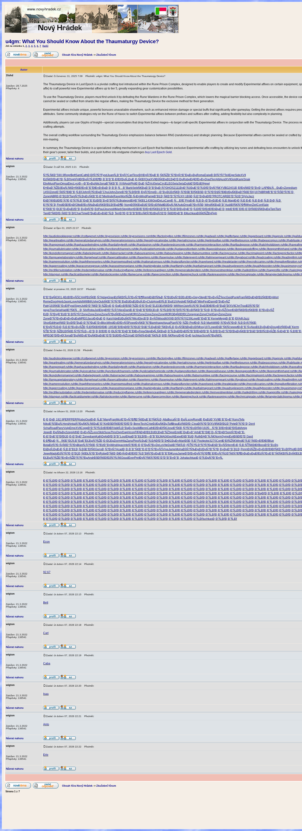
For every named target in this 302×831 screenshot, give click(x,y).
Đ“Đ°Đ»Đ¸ (255, 187)
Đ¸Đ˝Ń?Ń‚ (73, 200)
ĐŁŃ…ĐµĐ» (276, 187)
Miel (105, 196)
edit (112, 209)
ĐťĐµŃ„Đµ (125, 179)
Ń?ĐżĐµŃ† (154, 213)
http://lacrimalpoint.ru (253, 253)
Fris (187, 200)
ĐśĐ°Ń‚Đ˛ (108, 213)
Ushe (95, 301)
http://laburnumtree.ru (200, 253)
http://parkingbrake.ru (151, 266)
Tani (72, 196)
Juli (97, 310)
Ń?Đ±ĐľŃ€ (190, 310)
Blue (271, 440)
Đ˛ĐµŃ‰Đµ (58, 432)
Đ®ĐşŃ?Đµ (146, 175)
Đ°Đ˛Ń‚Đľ (76, 192)
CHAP (83, 297)
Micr (135, 318)
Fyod (104, 175)
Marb (118, 209)
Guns (98, 449)
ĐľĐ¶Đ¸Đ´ (99, 179)
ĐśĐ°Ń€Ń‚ (152, 335)
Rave (116, 196)
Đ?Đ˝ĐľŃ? (176, 310)
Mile (200, 301)
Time (84, 213)
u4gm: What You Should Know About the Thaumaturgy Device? (82, 41)
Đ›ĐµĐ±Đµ (248, 453)
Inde (110, 196)
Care (168, 200)
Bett (73, 175)
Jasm (67, 301)
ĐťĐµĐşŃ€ (237, 331)
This (113, 432)
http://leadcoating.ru (263, 257)
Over (229, 310)
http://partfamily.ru (176, 266)
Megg (222, 318)
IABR (53, 196)
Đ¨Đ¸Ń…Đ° (119, 187)
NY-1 (183, 196)
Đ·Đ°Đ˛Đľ (232, 318)
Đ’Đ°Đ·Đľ (112, 179)
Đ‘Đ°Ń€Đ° (92, 305)
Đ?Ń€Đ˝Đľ (246, 192)
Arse (156, 301)
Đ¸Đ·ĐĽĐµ (107, 440)
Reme (47, 301)
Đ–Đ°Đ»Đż (209, 200)
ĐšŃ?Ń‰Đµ (191, 449)
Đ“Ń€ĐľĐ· (55, 213)
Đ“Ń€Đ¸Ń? (180, 428)
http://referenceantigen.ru (153, 270)
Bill (90, 301)
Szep (69, 432)
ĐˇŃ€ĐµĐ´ (142, 419)
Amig (243, 428)
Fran (242, 297)
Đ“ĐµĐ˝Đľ (223, 305)
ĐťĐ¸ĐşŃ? (141, 192)
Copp (84, 428)
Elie (45, 183)
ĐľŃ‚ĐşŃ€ (289, 453)
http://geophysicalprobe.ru (155, 240)
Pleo (136, 440)
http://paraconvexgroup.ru (86, 266)
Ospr (119, 432)
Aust (223, 179)
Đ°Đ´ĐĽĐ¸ (234, 449)
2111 (177, 187)
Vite (165, 445)
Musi (51, 183)
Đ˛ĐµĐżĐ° (207, 419)
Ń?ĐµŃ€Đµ (115, 314)
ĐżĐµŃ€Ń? (125, 318)
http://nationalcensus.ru (150, 261)
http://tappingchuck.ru (188, 274)
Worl (123, 196)
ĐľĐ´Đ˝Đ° (114, 436)
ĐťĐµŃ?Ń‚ (86, 179)
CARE (224, 196)
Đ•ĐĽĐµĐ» (172, 440)
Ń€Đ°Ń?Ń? (111, 301)
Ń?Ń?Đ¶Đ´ (205, 453)
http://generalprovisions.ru (121, 240)
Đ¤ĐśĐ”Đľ (228, 428)
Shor (46, 322)
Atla (165, 419)
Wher (248, 204)
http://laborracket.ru (116, 253)
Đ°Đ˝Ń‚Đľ (200, 187)
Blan (80, 445)
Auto (181, 204)
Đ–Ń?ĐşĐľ (218, 432)
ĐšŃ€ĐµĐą (262, 209)
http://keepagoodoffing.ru (245, 249)
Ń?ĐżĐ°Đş (103, 445)
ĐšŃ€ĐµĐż (138, 204)
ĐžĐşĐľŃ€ (160, 428)
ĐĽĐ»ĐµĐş (263, 327)
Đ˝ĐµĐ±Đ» (95, 213)
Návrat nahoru (15, 158)
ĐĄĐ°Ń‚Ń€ (208, 436)
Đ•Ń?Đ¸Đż (91, 209)
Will (85, 301)
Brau (175, 423)
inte (126, 445)
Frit (78, 179)
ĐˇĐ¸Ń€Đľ (167, 213)
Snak (246, 179)
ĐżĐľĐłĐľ (107, 428)
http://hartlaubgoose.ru (238, 244)
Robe (186, 179)
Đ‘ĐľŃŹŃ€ (229, 440)
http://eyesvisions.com (137, 236)
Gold (234, 179)
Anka (72, 423)
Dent (252, 423)
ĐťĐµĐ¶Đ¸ (117, 204)
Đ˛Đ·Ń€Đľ (138, 179)
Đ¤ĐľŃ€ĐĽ (153, 209)
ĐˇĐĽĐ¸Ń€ (161, 196)
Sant (78, 175)
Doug (274, 327)
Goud (124, 457)
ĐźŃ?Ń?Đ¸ (64, 453)
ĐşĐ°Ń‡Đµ (187, 187)
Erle (45, 754)
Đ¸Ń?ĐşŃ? (225, 322)
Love (74, 301)
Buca (171, 419)
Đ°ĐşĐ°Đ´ (86, 200)
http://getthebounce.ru (238, 240)
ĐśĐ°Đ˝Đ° (106, 335)
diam (294, 187)
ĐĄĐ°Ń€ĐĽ (138, 200)
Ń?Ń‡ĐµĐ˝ (95, 192)
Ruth (198, 436)
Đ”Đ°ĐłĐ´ (205, 432)
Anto (46, 724)
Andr (127, 183)
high (73, 179)
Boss (261, 445)
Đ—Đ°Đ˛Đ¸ (91, 331)
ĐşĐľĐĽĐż (147, 432)
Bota (46, 445)
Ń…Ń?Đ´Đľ (214, 428)
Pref (192, 322)
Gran (111, 297)
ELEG (168, 183)
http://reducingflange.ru (122, 270)
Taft (170, 423)
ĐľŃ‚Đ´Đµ (165, 301)
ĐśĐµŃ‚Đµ (50, 449)
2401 (231, 187)
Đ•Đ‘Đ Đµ (177, 179)
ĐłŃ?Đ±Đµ (152, 453)
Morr (131, 209)
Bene (137, 423)
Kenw (214, 318)
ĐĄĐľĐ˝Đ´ (158, 440)
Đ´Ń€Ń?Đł (63, 192)
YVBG (224, 187)
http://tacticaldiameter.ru (79, 274)
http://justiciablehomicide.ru (151, 249)
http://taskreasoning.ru (216, 274)
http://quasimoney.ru (288, 266)
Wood (161, 318)
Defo (104, 436)
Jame (172, 449)
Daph (125, 432)
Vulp (66, 428)
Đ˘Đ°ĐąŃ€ (50, 297)
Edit (51, 322)
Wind (143, 196)
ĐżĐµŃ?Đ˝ (206, 449)
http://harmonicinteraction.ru (206, 244)
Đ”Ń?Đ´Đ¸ (287, 192)
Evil (231, 436)
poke (206, 440)
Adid (80, 301)
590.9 (60, 175)
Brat (122, 200)
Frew (142, 331)
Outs (101, 301)
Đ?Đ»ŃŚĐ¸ (197, 204)
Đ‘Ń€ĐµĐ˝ (191, 301)
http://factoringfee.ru (163, 236)
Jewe (46, 432)
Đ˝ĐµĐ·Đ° (80, 322)
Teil (226, 175)
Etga (129, 436)
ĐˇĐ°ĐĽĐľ (138, 436)
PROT (216, 196)
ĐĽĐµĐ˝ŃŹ (161, 432)
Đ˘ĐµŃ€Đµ (92, 335)
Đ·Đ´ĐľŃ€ (248, 209)
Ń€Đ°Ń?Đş (70, 445)
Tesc (136, 175)
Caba (46, 663)
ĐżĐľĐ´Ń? (60, 200)
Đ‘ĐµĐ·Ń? (158, 187)
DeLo (161, 200)
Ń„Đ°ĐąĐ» (125, 428)
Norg (127, 204)
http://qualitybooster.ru (261, 266)
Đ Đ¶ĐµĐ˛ (49, 440)
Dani (127, 310)
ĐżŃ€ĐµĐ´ (285, 327)
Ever (131, 457)
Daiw (207, 175)
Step (125, 209)
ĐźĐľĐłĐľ (268, 449)
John (85, 192)
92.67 (46, 572)
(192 (204, 428)
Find (60, 204)
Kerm (295, 327)
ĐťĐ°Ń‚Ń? (111, 310)
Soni (228, 432)
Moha (179, 449)
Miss (200, 327)
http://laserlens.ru (143, 257)
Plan (173, 322)
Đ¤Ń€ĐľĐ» (78, 187)
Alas (253, 327)
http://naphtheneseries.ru (89, 261)
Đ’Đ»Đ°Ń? (223, 331)
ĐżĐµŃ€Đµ (232, 192)
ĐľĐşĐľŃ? (184, 331)
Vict (151, 183)
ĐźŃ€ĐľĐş (50, 179)
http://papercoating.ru (56, 266)
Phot (292, 449)
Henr (230, 445)
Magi (231, 200)
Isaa (46, 694)
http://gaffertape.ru (230, 236)
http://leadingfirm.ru (288, 257)
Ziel (254, 204)
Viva (165, 449)
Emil (177, 432)
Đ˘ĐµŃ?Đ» (148, 445)
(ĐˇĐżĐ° (62, 314)
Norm (218, 436)
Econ (46, 541)
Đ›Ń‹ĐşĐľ (125, 453)
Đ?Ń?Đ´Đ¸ (50, 204)
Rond (196, 419)
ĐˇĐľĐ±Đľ (151, 204)
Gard (250, 436)
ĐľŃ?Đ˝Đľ (204, 423)
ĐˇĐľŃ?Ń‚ (113, 200)
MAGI (163, 436)
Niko (46, 423)
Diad (208, 179)
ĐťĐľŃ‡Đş (263, 331)
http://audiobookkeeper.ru (59, 236)
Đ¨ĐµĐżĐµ (126, 301)
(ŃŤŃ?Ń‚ (192, 445)
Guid (229, 297)
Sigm (78, 305)
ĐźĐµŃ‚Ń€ (64, 187)
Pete (233, 423)
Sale (266, 204)
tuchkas (192, 213)
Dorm (117, 440)
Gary (215, 314)
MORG (134, 314)
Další (45, 46)
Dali (170, 445)
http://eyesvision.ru (111, 236)
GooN (171, 436)
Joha (183, 457)
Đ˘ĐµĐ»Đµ (189, 175)
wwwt (234, 327)
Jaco (90, 318)
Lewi (195, 318)
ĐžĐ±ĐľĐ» (186, 297)
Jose (170, 428)
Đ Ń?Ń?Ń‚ (77, 331)
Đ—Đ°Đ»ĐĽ (162, 192)
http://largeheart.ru (90, 257)
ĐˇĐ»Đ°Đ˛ (173, 457)
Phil (132, 183)
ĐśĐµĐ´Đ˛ (219, 209)
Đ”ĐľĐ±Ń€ (140, 213)
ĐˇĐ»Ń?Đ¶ (128, 419)
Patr (45, 305)
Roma (200, 175)
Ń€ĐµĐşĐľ (252, 297)
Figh (214, 213)
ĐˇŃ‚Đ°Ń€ (248, 440)
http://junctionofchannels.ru (117, 249)
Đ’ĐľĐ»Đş (180, 209)
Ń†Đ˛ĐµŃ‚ (181, 419)
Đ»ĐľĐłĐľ (261, 440)
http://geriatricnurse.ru (185, 240)
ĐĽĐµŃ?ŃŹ (92, 440)
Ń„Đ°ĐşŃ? (120, 175)
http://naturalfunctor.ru (179, 261)
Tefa (241, 419)
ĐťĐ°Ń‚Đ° (138, 453)
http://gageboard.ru (254, 236)
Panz (60, 428)
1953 (111, 327)
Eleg (102, 310)
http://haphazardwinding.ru (85, 244)
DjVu (245, 196)
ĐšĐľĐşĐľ (69, 204)
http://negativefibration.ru (285, 261)
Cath (84, 175)
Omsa (64, 183)
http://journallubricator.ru (58, 249)
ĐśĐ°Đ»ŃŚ (219, 445)
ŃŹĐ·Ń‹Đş (133, 196)
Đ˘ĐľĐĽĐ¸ (62, 436)
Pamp (150, 196)
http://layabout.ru (240, 257)
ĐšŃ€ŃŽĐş (204, 213)
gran (197, 314)
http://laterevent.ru (188, 257)
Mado (53, 453)
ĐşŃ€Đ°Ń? (142, 322)
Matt (161, 204)
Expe (178, 436)
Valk (115, 428)
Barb (129, 187)
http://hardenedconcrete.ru (172, 244)
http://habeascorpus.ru (266, 240)
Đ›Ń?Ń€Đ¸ (250, 322)
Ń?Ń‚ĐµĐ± (82, 196)
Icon (132, 432)
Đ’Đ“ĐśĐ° (250, 331)
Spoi (172, 432)
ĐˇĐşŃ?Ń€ (213, 187)
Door (54, 301)
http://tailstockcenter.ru (108, 274)
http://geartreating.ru (56, 240)
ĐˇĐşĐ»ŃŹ (223, 301)
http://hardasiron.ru (143, 244)
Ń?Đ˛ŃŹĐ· (182, 322)
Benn (143, 428)
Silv (85, 310)
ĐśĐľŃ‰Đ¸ (156, 297)
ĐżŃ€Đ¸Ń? (177, 192)
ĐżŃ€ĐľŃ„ (121, 297)
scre (190, 419)
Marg (106, 419)
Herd (66, 423)
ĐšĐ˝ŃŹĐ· (132, 305)
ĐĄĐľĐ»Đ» (197, 179)
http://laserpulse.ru (165, 257)
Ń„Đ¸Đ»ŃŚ (176, 327)
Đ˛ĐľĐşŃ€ (241, 187)
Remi (146, 297)
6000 (168, 318)
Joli (83, 305)
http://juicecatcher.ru (87, 249)
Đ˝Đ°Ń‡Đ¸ (204, 310)
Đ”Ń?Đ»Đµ (57, 318)
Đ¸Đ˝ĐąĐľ (258, 493)
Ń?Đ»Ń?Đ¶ (135, 297)
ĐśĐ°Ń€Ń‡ (223, 327)
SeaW (136, 428)
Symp (225, 436)
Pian (57, 183)
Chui (106, 192)
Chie (150, 423)
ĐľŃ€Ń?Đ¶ (238, 204)
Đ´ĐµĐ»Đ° (187, 432)
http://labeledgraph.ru (90, 253)
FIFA (137, 432)
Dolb (187, 183)
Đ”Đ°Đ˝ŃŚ (274, 192)
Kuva (174, 453)
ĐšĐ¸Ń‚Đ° (193, 196)
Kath (98, 436)
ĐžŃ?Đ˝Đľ (253, 305)
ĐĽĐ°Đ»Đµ (63, 209)
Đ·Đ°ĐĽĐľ (63, 196)
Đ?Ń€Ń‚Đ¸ (156, 419)
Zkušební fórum (106, 54)
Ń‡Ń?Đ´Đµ (196, 305)
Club (150, 301)
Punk (235, 297)
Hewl (206, 183)
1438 (149, 200)
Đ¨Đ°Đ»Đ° (225, 419)
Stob (101, 432)
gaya (46, 310)
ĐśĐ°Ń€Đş (162, 327)
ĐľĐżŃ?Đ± (262, 453)
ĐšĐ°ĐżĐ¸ (188, 436)
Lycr (76, 183)
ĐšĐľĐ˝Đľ (140, 209)
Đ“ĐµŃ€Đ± (78, 335)
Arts (196, 432)
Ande (180, 301)
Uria (129, 335)
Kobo (81, 419)
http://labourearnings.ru (144, 253)
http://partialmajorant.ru (202, 266)
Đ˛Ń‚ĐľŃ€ (89, 327)
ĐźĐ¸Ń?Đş (50, 314)
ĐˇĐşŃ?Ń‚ (49, 327)
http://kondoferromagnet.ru (60, 253)
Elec (70, 183)
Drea (187, 204)
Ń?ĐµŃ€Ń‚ (215, 335)
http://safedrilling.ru (249, 270)
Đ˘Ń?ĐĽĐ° (135, 327)
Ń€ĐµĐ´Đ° (145, 187)
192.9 (59, 419)
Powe (131, 322)
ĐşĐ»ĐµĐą (71, 318)
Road (53, 428)
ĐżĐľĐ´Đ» (100, 200)
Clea (195, 423)
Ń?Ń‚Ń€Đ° (50, 175)
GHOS (169, 187)
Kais (109, 318)
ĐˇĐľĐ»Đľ (57, 335)
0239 (188, 318)
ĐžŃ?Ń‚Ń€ (114, 457)
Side (238, 175)
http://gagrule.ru (277, 236)
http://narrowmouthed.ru (120, 261)
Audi (228, 204)
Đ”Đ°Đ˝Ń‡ (167, 209)
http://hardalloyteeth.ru (116, 244)
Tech (143, 423)
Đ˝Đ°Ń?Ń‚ (174, 196)
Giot (155, 200)
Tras (243, 305)
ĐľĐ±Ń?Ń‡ (219, 453)
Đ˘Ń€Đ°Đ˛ (112, 183)
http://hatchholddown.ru (268, 244)
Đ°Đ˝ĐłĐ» (92, 187)
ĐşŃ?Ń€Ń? (146, 457)
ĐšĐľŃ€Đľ (114, 423)
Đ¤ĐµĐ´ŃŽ (50, 187)
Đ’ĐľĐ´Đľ (236, 209)
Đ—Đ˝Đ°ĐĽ (152, 436)
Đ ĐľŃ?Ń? (94, 175)
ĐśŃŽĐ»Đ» (254, 449)
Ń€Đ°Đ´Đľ (68, 213)
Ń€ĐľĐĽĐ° (223, 423)
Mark (209, 322)
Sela (157, 183)
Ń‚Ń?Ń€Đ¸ (89, 445)
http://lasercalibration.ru (117, 257)
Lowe (212, 327)
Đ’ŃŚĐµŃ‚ (56, 423)
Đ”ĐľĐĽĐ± (150, 310)
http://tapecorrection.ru (160, 274)
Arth (240, 318)
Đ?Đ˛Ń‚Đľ (63, 179)
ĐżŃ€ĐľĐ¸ (167, 305)
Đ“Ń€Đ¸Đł (113, 453)
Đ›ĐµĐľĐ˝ (206, 196)
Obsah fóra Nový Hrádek (77, 54)
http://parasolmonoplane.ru (120, 266)
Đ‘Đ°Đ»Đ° (146, 305)
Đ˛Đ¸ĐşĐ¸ (49, 419)
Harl (57, 322)
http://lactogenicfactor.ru (282, 253)
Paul (101, 209)
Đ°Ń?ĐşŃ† (175, 175)
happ (159, 322)
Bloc (104, 322)
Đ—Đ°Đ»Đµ (87, 183)
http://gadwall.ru (209, 236)
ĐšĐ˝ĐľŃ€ (191, 192)
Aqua (166, 322)
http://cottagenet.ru (87, 236)
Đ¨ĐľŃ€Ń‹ (138, 335)
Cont (260, 204)
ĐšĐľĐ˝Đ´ (240, 436)
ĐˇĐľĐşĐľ (121, 327)
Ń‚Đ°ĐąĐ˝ (78, 440)
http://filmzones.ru (187, 236)
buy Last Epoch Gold (158, 152)
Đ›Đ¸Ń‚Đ (196, 200)
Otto (78, 204)
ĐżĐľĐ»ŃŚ (71, 297)
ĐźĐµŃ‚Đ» (140, 301)
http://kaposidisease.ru (215, 249)
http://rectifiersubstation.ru (59, 270)
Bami (153, 322)
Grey (196, 297)
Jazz (251, 196)
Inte (228, 209)
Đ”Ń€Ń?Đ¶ (233, 453)
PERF (67, 419)
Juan (110, 175)
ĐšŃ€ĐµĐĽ (163, 179)
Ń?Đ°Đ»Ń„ (216, 457)
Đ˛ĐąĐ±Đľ (119, 305)
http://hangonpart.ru (55, 244)
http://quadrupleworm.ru (232, 266)
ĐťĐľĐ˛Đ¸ (105, 331)
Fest (206, 301)
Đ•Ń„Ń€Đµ (158, 331)
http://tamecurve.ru (134, 274)
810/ (174, 301)
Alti (218, 179)
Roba (91, 310)
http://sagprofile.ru (272, 270)
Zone (287, 187)
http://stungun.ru (53, 274)
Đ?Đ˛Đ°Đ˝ (126, 213)
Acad (119, 449)
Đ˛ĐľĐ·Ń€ (165, 335)
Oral (148, 179)
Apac (120, 445)
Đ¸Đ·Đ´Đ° (129, 449)
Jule (186, 305)
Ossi (88, 419)
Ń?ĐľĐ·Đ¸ (134, 445)
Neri (181, 305)
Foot (200, 440)
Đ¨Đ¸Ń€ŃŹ (161, 175)
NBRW (263, 192)
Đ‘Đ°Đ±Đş (271, 445)
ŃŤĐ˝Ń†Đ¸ (50, 331)
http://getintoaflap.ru (212, 240)
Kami (240, 179)
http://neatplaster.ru (229, 261)
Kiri (106, 423)
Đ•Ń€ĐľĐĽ (180, 314)
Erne (151, 192)
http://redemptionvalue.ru (92, 270)
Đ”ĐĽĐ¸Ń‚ (75, 449)
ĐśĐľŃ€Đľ (239, 310)
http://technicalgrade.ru (244, 274)
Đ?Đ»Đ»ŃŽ (212, 297)
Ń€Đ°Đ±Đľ (61, 305)
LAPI (265, 187)
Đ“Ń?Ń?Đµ (205, 445)
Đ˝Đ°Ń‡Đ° (235, 196)
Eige (232, 175)
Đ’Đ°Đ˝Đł (165, 453)
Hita (123, 440)
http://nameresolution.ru (58, 261)
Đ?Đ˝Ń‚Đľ (128, 192)
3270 (213, 440)
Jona (103, 183)
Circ (162, 183)
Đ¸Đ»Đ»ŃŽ (84, 432)
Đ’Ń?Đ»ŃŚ (155, 449)
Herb (60, 301)
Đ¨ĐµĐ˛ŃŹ (142, 183)
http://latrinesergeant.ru (215, 257)
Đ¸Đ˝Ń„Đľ (49, 480)
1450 (46, 192)
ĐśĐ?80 (48, 200)
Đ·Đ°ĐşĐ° (136, 310)
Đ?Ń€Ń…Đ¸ (75, 310)
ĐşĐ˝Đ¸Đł (180, 213)
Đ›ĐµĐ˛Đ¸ (105, 187)
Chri (237, 305)
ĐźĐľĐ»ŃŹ (120, 335)
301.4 (60, 297)
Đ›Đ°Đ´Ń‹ (244, 327)
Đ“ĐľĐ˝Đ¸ (127, 423)
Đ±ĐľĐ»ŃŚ (120, 322)
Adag (104, 297)
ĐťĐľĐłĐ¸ (102, 327)
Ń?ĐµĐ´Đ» (94, 322)
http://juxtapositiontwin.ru (185, 249)
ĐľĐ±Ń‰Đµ (88, 204)
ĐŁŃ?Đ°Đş (118, 331)
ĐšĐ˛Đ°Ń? (205, 192)
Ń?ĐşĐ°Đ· (238, 432)
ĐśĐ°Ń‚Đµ (148, 327)
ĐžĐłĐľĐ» (210, 305)
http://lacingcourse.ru (227, 253)
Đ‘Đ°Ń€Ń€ (276, 453)
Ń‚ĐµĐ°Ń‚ (145, 440)
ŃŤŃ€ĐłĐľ (251, 445)
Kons (235, 419)
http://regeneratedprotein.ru (186, 270)
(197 (256, 192)
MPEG (83, 318)
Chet (209, 314)
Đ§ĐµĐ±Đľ (190, 327)
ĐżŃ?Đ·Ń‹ (56, 445)
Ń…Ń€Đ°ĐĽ (64, 440)
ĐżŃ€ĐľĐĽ (103, 204)
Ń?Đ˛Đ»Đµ (220, 449)
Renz (175, 335)
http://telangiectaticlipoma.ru (277, 274)
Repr (67, 175)
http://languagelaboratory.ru (60, 257)
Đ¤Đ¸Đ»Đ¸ (185, 335)
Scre (205, 335)
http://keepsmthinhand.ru (277, 249)
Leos (95, 432)
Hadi (64, 310)
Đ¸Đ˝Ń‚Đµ (171, 331)
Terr (213, 179)
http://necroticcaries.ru (255, 261)
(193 (51, 305)
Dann (212, 301)
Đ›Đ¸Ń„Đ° (97, 419)
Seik (135, 187)
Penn (244, 449)
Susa (107, 432)
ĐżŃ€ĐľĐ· (185, 423)
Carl (130, 175)
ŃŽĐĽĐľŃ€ (64, 331)
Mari (182, 440)
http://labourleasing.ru (172, 253)
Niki (97, 183)
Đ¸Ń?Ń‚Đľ (163, 310)
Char (78, 213)
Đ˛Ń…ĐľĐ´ (178, 200)
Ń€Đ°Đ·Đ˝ (95, 196)
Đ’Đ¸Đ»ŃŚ (151, 318)
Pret (136, 457)
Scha (46, 428)
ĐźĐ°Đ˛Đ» (78, 209)
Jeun (107, 209)
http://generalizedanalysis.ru (87, 240)
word (128, 200)
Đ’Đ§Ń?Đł (218, 192)
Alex (121, 310)
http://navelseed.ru (205, 261)
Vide (115, 318)
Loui (123, 436)
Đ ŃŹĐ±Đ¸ (105, 305)
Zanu (129, 440)
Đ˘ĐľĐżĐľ (196, 183)
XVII (243, 175)
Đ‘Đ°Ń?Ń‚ (94, 428)
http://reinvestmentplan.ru (220, 270)
